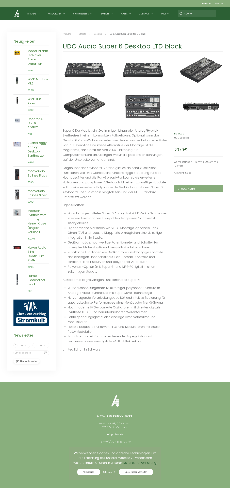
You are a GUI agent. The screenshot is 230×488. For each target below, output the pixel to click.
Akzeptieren (88, 472)
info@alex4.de (115, 434)
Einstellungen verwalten (136, 472)
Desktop (179, 133)
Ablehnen (107, 472)
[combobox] (197, 13)
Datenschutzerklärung (139, 463)
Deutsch (206, 3)
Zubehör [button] (144, 13)
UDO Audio (188, 189)
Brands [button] (31, 13)
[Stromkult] (31, 312)
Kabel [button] (124, 13)
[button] (85, 70)
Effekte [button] (105, 13)
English (219, 3)
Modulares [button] (55, 13)
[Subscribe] (45, 352)
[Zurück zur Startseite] (16, 13)
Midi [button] (163, 13)
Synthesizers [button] (81, 13)
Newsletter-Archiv (28, 361)
